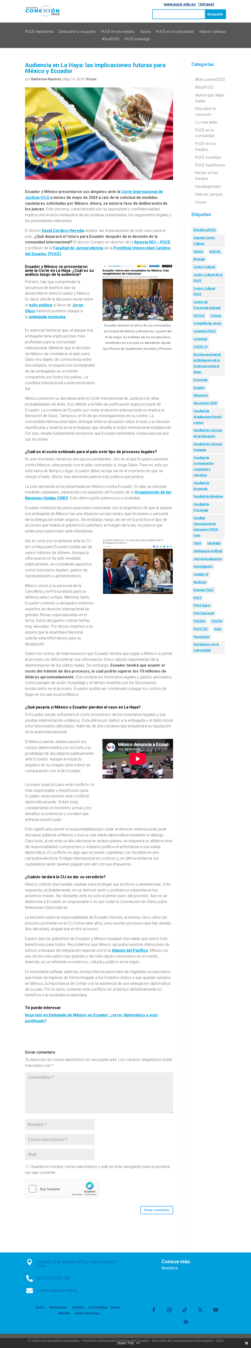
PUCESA (199, 621)
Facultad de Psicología (201, 507)
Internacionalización (207, 559)
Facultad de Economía (201, 486)
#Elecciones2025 (210, 79)
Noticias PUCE (203, 590)
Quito (218, 629)
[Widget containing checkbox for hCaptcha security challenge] (62, 1189)
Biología (199, 259)
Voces (145, 32)
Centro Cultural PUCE (204, 291)
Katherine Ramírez (46, 79)
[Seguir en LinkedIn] (186, 1321)
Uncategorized (207, 186)
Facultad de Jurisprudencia (78, 248)
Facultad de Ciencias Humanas (207, 447)
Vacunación (201, 636)
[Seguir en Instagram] (169, 1310)
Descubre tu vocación (77, 32)
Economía (200, 380)
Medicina (199, 582)
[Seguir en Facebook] (154, 1310)
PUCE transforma (39, 32)
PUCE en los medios (118, 32)
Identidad (213, 543)
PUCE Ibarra (201, 605)
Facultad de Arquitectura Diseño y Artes (207, 416)
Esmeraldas (98, 1307)
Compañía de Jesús (207, 323)
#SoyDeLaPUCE (204, 230)
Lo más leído (206, 122)
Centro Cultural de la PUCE (207, 277)
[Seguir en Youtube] (216, 1310)
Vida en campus (212, 32)
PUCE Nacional (203, 613)
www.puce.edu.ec (180, 4)
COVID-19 (200, 347)
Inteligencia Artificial (207, 551)
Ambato (78, 1307)
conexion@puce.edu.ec (57, 1290)
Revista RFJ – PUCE (152, 242)
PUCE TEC (200, 629)
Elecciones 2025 (205, 403)
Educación (200, 395)
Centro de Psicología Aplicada (207, 305)
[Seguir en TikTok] (185, 1310)
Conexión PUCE (204, 331)
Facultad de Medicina (208, 496)
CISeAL (216, 315)
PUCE (197, 598)
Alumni (198, 251)
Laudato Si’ (201, 574)
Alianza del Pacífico (130, 950)
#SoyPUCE (110, 39)
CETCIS (198, 315)
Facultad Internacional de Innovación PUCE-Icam (206, 526)
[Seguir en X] (200, 1310)
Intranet (207, 4)
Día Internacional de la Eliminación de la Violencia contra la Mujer (207, 363)
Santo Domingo (87, 1313)
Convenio (200, 339)
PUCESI (217, 621)
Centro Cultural (204, 267)
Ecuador (199, 387)
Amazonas (57, 1307)
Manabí (64, 1313)
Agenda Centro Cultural (204, 240)
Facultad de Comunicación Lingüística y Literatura (203, 466)
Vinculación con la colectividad (206, 647)
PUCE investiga (137, 39)
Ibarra (115, 1307)
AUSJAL (215, 251)
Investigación (203, 566)
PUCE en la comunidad (175, 32)
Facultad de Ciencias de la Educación (207, 433)
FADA (197, 543)
